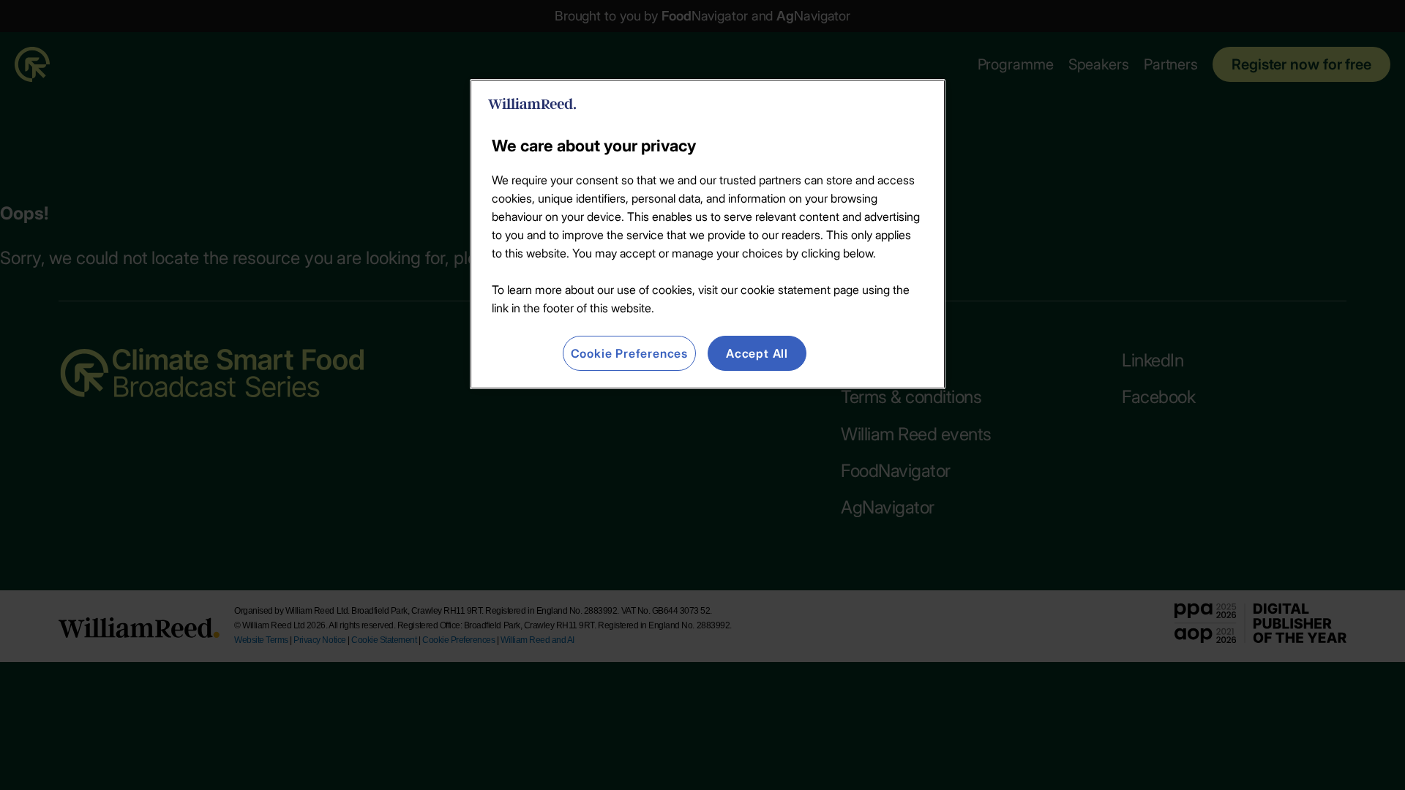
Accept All (757, 353)
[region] (707, 234)
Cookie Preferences (629, 353)
